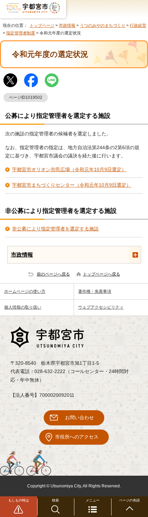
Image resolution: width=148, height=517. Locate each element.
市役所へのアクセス (76, 437)
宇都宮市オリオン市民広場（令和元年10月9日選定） (69, 169)
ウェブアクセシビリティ (101, 307)
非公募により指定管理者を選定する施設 (55, 228)
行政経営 (138, 25)
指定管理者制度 (20, 33)
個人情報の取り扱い (22, 307)
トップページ (42, 25)
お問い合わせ (79, 417)
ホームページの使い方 (24, 291)
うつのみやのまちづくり (102, 25)
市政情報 (67, 25)
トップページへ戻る (101, 274)
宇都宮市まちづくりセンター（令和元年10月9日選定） (71, 185)
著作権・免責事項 (94, 291)
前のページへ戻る (53, 274)
